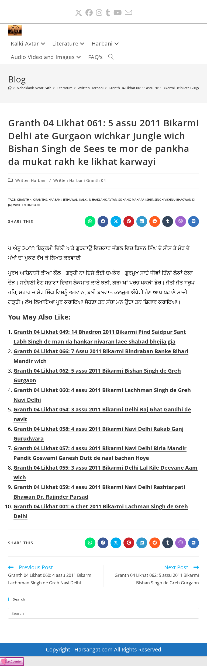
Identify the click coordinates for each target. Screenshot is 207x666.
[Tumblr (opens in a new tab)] (108, 12)
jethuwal (70, 199)
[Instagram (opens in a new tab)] (99, 12)
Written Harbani (31, 180)
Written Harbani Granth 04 (79, 180)
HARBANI (55, 199)
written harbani (26, 205)
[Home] (10, 87)
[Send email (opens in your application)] (128, 12)
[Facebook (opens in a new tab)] (89, 12)
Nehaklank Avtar (103, 199)
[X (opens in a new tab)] (78, 12)
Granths (40, 199)
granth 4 (24, 199)
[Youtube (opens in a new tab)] (117, 12)
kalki (83, 199)
